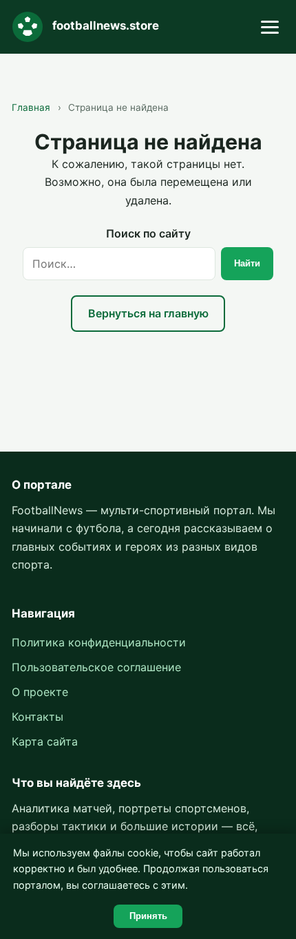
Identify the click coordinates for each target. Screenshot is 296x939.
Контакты (37, 717)
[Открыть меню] (269, 27)
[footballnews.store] (27, 27)
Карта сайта (45, 741)
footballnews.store (105, 25)
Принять (148, 916)
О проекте (40, 692)
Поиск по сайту (148, 233)
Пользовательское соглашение (96, 667)
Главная (31, 107)
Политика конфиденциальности (99, 642)
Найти (247, 263)
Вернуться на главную (148, 313)
